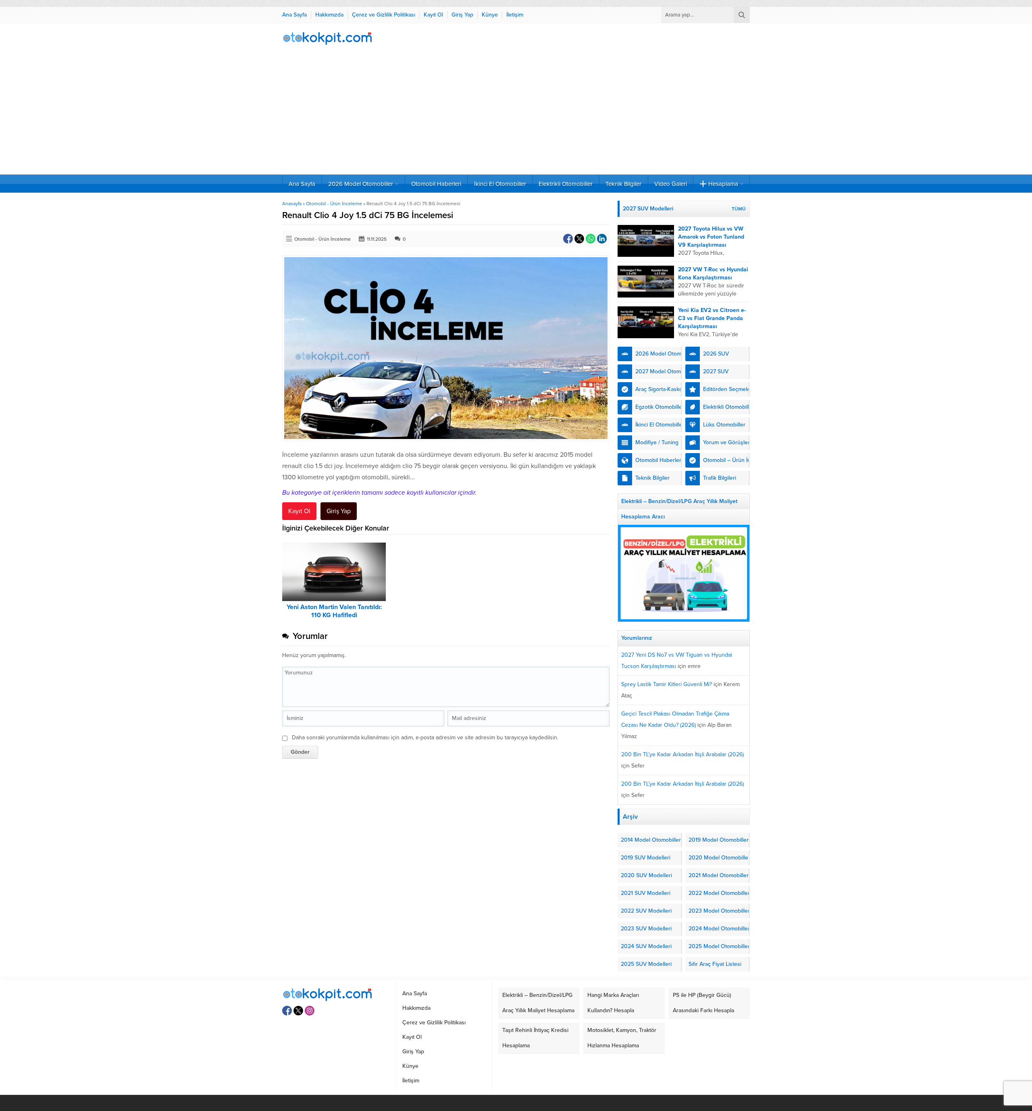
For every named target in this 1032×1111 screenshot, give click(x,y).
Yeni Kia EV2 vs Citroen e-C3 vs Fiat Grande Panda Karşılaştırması (712, 318)
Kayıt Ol (299, 511)
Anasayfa (292, 203)
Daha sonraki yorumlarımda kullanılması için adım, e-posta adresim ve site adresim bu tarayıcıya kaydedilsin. (425, 737)
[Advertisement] (516, 114)
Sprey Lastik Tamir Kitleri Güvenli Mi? (666, 684)
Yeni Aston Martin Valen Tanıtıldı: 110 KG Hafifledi (334, 611)
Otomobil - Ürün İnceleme (334, 203)
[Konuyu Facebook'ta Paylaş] (568, 238)
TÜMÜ (739, 209)
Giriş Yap (339, 511)
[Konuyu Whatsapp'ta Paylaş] (590, 238)
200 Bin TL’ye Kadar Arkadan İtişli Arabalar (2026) (682, 754)
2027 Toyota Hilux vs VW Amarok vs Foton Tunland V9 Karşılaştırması (711, 236)
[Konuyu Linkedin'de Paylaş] (602, 238)
